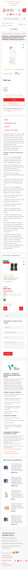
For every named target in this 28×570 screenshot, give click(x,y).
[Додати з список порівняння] (24, 261)
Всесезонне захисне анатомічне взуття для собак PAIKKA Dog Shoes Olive (10, 278)
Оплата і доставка (11, 130)
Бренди (8, 23)
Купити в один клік (14, 103)
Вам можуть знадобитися (11, 255)
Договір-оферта (7, 560)
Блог (12, 23)
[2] (5, 70)
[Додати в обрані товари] (24, 264)
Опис (6, 120)
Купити (14, 99)
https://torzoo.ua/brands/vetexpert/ (12, 443)
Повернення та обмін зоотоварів (7, 556)
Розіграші (4, 25)
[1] (4, 70)
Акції (3, 23)
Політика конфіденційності (7, 564)
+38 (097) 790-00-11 (19, 10)
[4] (8, 70)
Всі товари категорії (9, 451)
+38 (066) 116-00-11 (8, 535)
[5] (9, 70)
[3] (7, 70)
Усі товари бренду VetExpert (11, 453)
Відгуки (10, 25)
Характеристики (10, 123)
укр (12, 5)
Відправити (8, 353)
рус (15, 5)
